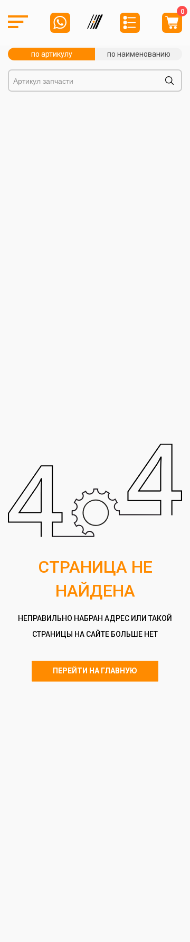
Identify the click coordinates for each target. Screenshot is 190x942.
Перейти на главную (95, 670)
